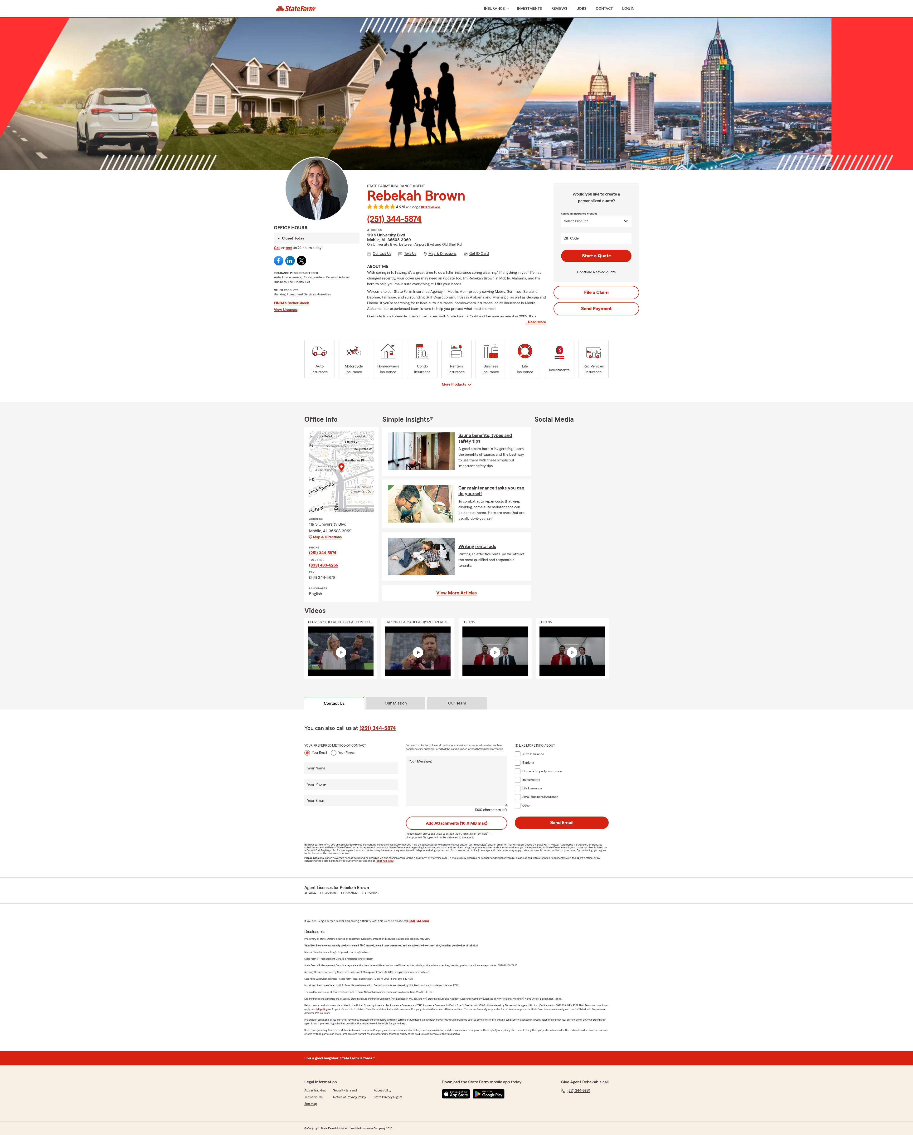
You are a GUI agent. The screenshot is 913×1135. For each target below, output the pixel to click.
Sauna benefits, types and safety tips (485, 438)
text (289, 248)
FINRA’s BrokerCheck (291, 303)
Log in (628, 8)
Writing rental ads (477, 546)
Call (277, 248)
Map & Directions (327, 537)
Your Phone (346, 752)
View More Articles (456, 593)
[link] (296, 8)
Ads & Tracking (314, 1090)
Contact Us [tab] (334, 703)
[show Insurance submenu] (507, 8)
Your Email (319, 752)
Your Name (316, 768)
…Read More (535, 322)
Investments (529, 8)
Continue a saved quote (596, 272)
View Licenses (285, 310)
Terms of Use (313, 1097)
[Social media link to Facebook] (278, 260)
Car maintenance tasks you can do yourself (491, 491)
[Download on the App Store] (456, 1094)
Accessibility (382, 1090)
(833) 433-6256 (323, 565)
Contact (604, 8)
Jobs (581, 8)
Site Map (310, 1104)
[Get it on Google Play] (489, 1094)
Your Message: (420, 761)
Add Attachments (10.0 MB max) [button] (456, 823)
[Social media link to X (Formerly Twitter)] (301, 260)
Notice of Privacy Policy (349, 1097)
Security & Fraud (345, 1090)
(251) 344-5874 (394, 219)
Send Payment (596, 308)
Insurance (494, 8)
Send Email (561, 822)
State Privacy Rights (388, 1097)
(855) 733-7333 (384, 860)
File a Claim (596, 292)
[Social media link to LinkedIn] (290, 260)
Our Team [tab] (457, 703)
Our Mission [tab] (396, 703)
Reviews (559, 8)
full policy (322, 1009)
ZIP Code (571, 238)
